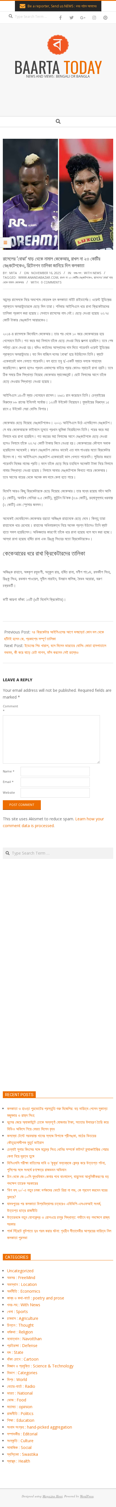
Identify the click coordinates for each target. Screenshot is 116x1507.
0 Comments (51, 282)
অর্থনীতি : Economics (23, 1291)
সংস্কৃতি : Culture (20, 1440)
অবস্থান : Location (22, 1284)
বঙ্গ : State (15, 1352)
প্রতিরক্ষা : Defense (22, 1345)
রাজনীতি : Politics (20, 1413)
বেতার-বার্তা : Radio (21, 1386)
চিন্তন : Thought (20, 1325)
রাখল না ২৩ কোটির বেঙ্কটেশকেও (76, 277)
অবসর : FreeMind (21, 1277)
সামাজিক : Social (19, 1447)
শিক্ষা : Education (20, 1420)
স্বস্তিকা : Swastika (22, 1454)
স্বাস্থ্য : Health (18, 1461)
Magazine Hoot (53, 1496)
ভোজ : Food (16, 1400)
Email (8, 782)
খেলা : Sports (17, 1311)
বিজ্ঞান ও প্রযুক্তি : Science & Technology (40, 1366)
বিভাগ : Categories (22, 1372)
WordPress (86, 1496)
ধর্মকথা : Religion (20, 1332)
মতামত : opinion (19, 1406)
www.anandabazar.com (38, 277)
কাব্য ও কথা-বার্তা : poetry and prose (35, 1298)
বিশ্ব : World (17, 1379)
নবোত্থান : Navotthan (24, 1338)
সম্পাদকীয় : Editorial (22, 1433)
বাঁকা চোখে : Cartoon (23, 1359)
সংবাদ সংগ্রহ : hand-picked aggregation (39, 1427)
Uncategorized (20, 1270)
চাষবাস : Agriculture (22, 1318)
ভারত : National (20, 1393)
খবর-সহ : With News (87, 273)
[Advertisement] (58, 1001)
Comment (10, 708)
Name (8, 771)
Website (9, 792)
